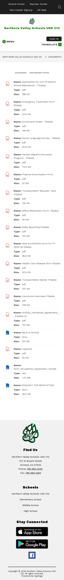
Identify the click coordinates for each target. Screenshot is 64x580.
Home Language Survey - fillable (41, 138)
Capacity (27, 348)
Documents (54, 57)
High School (30, 511)
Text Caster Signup (20, 10)
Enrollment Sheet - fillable (37, 121)
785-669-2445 (35, 469)
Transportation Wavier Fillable (39, 279)
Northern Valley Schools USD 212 (22, 57)
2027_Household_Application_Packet (35, 368)
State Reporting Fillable (35, 227)
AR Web (41, 10)
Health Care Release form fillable (41, 263)
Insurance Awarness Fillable (38, 296)
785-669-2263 (33, 472)
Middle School (30, 505)
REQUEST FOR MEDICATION (38, 385)
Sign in (54, 38)
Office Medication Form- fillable (40, 210)
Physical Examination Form (37, 174)
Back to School (30, 332)
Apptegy (38, 576)
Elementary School (30, 499)
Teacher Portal (38, 4)
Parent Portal (16, 4)
